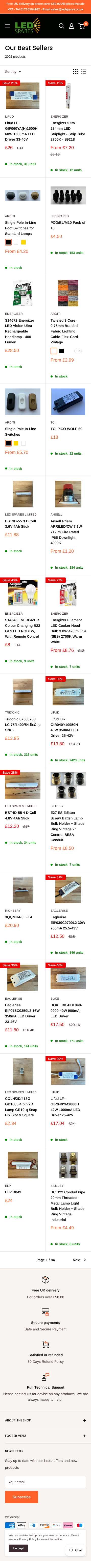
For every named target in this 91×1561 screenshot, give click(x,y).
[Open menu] (7, 26)
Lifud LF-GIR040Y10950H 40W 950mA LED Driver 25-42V (64, 727)
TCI (53, 422)
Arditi (10, 216)
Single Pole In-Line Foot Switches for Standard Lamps (20, 227)
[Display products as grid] (75, 71)
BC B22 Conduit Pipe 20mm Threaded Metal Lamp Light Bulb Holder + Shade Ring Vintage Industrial (68, 1205)
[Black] (8, 242)
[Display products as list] (83, 71)
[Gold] (23, 242)
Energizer (59, 116)
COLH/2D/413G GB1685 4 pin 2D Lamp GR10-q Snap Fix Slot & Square (21, 1107)
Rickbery (13, 910)
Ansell (56, 514)
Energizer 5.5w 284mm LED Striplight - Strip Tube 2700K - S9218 (68, 131)
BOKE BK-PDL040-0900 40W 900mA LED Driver (66, 1010)
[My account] (71, 26)
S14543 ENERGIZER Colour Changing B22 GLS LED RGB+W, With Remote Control (22, 628)
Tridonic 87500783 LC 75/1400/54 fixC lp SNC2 (22, 724)
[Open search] (61, 26)
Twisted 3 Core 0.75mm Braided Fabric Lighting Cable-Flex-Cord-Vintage (65, 331)
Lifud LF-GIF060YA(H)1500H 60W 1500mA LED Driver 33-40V (21, 131)
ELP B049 (13, 1192)
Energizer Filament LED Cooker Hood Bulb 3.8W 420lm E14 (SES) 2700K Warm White (68, 631)
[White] (16, 242)
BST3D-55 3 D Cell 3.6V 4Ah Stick (20, 524)
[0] (82, 26)
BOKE (55, 998)
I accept (18, 1548)
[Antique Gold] (54, 351)
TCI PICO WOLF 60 (66, 429)
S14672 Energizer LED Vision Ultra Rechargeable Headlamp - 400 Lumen (19, 331)
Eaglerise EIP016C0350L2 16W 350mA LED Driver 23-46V (22, 1013)
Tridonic (12, 712)
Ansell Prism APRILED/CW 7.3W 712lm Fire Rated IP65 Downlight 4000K (66, 532)
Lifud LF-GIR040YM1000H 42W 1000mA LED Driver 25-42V (65, 1107)
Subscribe (22, 1497)
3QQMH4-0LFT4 (18, 917)
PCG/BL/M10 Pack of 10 (68, 225)
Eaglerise (59, 910)
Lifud (9, 116)
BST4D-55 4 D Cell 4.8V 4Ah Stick (20, 815)
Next (76, 1260)
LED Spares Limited (21, 514)
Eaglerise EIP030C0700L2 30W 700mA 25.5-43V (68, 922)
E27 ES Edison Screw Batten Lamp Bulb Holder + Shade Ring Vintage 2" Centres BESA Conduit (67, 826)
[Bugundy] (69, 351)
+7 (78, 351)
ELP (8, 1186)
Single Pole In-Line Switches (20, 431)
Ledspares (60, 216)
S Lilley (57, 806)
